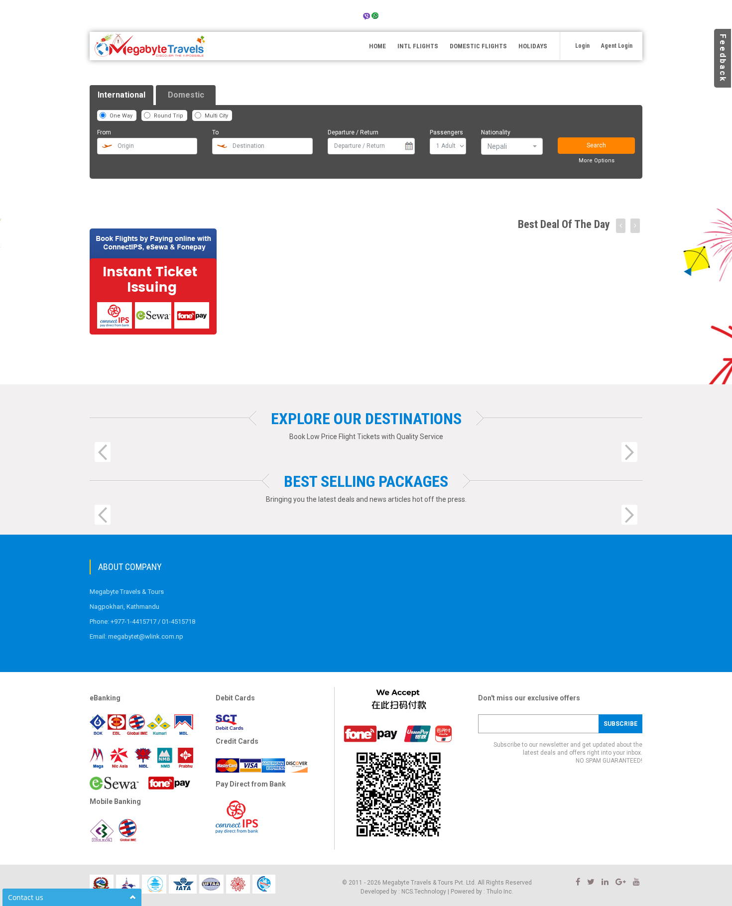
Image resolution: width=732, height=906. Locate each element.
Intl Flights (417, 46)
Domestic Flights (478, 46)
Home (377, 46)
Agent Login (616, 45)
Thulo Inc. (500, 891)
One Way (121, 116)
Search (596, 145)
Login (582, 45)
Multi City (216, 116)
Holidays (532, 46)
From (104, 132)
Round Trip (168, 116)
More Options (596, 160)
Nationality (495, 132)
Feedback (723, 58)
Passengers (446, 132)
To (215, 132)
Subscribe (620, 723)
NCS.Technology (423, 891)
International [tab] (121, 95)
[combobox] (512, 146)
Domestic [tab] (186, 95)
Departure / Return (353, 132)
